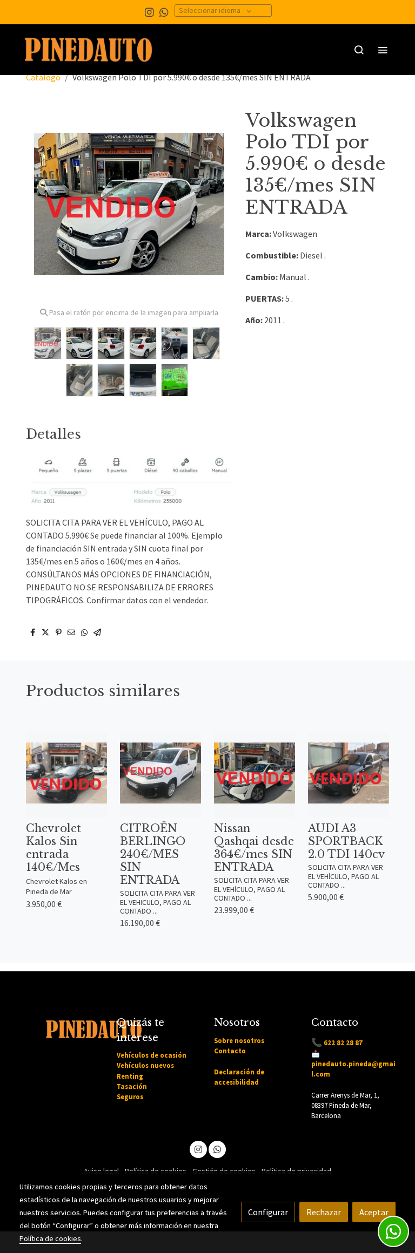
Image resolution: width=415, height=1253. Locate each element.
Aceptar (374, 1212)
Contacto (230, 1050)
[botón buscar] (359, 49)
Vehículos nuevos (145, 1065)
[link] (88, 49)
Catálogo (43, 77)
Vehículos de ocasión (151, 1055)
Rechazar (323, 1212)
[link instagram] (149, 11)
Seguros (130, 1096)
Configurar (268, 1212)
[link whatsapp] (164, 11)
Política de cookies (50, 1238)
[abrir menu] (382, 49)
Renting (130, 1076)
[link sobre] (61, 1027)
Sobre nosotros (239, 1040)
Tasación (132, 1086)
